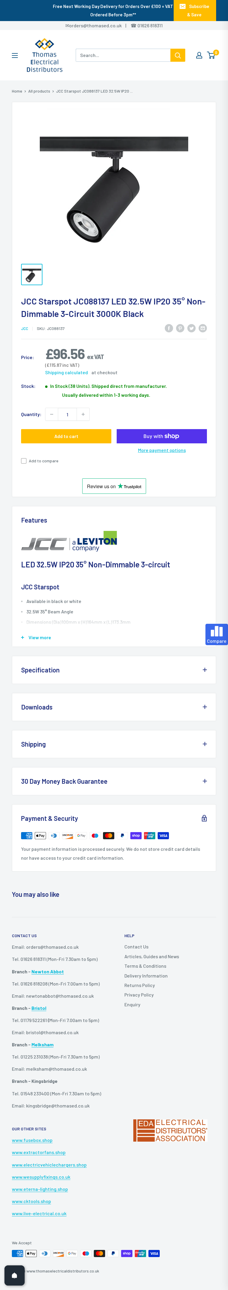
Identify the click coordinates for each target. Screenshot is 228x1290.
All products (39, 90)
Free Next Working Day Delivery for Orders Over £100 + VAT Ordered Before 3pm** (113, 10)
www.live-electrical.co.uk (39, 1213)
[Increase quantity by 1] (83, 414)
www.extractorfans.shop (39, 1152)
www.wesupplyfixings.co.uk (41, 1177)
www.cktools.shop (31, 1201)
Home (17, 90)
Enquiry (132, 1004)
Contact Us (136, 946)
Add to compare (43, 460)
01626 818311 (150, 25)
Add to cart (66, 436)
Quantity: (31, 414)
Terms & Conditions (145, 966)
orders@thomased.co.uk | (101, 25)
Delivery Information (146, 975)
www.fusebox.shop (32, 1140)
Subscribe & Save (198, 10)
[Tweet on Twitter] (191, 327)
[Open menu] (15, 55)
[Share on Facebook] (169, 327)
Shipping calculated (66, 372)
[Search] (177, 55)
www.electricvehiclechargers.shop (49, 1164)
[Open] (14, 1275)
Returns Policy (139, 985)
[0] (211, 55)
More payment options (162, 450)
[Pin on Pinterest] (180, 327)
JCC (24, 328)
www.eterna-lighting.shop (40, 1189)
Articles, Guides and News (151, 956)
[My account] (199, 55)
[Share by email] (203, 327)
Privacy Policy (139, 994)
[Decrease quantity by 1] (51, 414)
